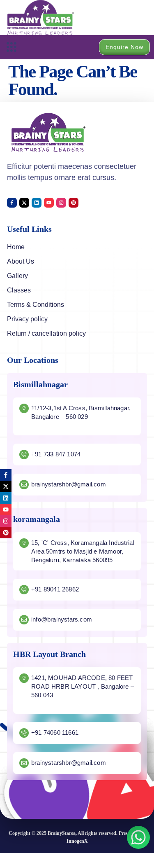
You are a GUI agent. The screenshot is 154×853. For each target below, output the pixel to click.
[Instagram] (61, 203)
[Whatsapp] (138, 837)
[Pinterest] (73, 203)
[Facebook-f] (12, 203)
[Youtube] (49, 203)
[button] (11, 47)
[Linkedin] (36, 203)
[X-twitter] (24, 203)
